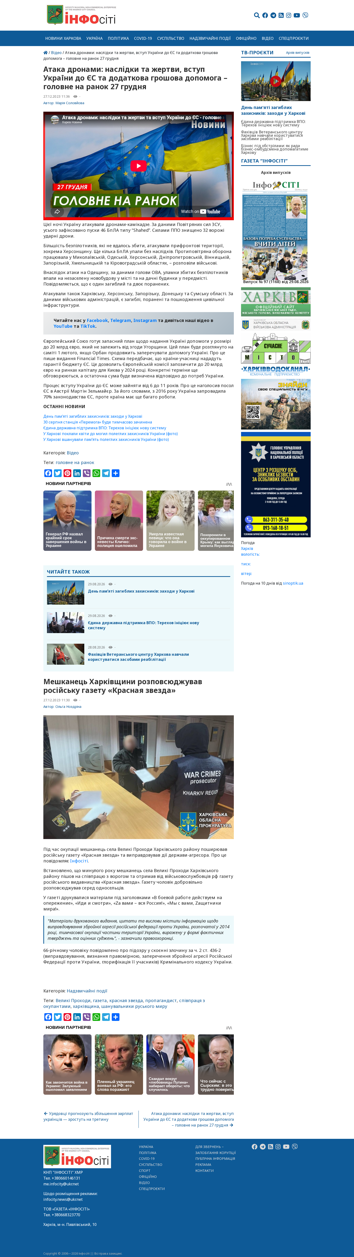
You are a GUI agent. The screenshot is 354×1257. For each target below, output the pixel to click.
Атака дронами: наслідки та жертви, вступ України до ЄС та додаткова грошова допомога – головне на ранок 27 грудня (189, 1119)
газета (100, 1000)
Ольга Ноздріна (68, 706)
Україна (94, 38)
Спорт (145, 1170)
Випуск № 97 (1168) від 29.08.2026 (275, 281)
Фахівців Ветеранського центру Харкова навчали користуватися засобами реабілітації (138, 657)
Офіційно (246, 38)
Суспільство (170, 38)
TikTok (88, 326)
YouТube (63, 326)
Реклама (203, 1164)
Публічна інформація (215, 1158)
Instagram (145, 320)
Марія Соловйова (70, 103)
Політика (118, 38)
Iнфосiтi (79, 861)
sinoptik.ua (293, 583)
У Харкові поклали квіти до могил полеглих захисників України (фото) (110, 433)
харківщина (86, 1006)
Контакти (204, 1170)
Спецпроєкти (294, 38)
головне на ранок (75, 462)
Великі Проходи (73, 1000)
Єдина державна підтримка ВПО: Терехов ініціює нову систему (104, 427)
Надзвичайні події (210, 38)
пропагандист (161, 1000)
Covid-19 (143, 38)
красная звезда (126, 1000)
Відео (268, 38)
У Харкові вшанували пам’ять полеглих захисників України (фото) (106, 439)
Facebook (97, 320)
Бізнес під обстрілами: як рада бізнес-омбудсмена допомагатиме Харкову (274, 149)
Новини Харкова (63, 38)
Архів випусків (297, 53)
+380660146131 (66, 1178)
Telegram (120, 320)
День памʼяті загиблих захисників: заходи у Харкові (92, 416)
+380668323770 (66, 1214)
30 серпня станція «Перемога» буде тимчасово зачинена (97, 422)
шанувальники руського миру (134, 1006)
